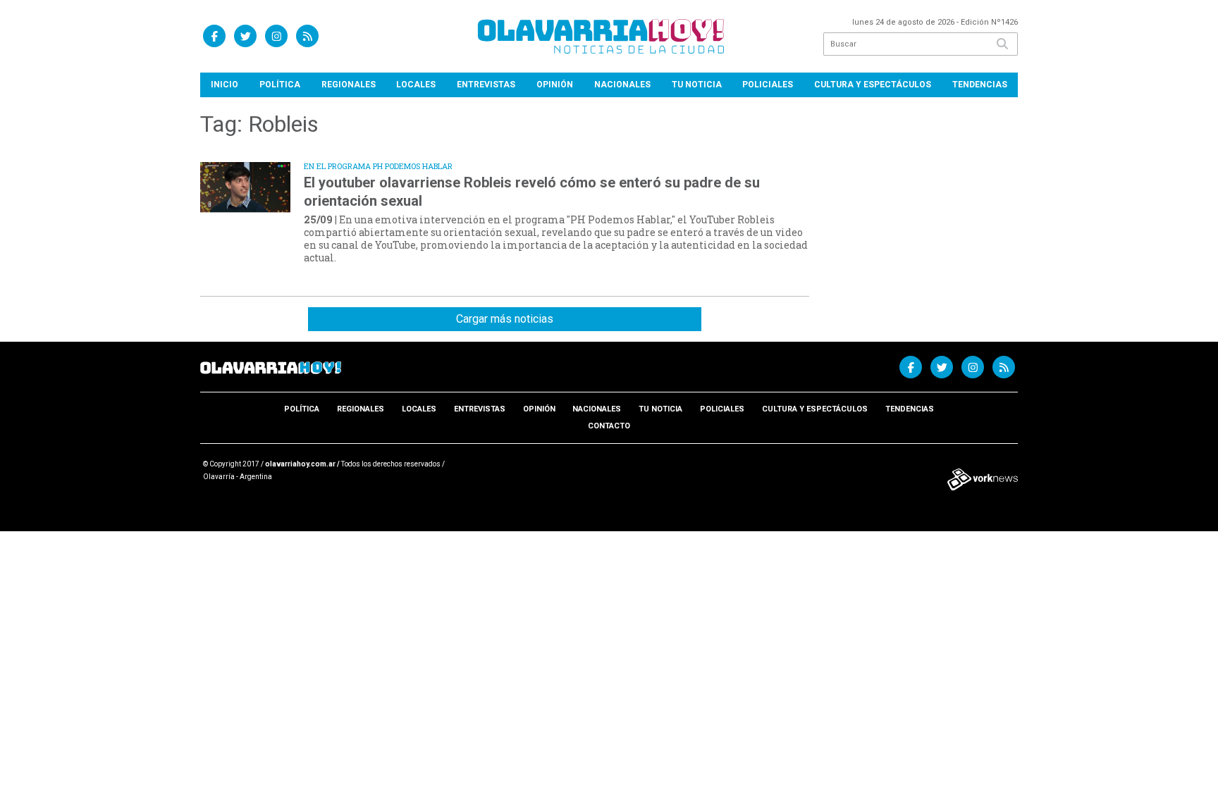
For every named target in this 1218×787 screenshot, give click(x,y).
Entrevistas (486, 84)
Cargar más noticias (504, 319)
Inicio (224, 84)
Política (279, 84)
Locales (416, 84)
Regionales (348, 84)
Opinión (554, 84)
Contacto (609, 425)
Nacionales (622, 84)
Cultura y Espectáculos (872, 84)
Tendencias (979, 84)
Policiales (767, 84)
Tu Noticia (697, 84)
